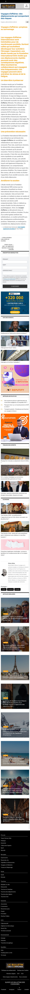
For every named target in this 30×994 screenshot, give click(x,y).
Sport (2, 848)
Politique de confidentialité (9, 970)
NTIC (2, 920)
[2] (15, 379)
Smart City (3, 928)
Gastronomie (4, 858)
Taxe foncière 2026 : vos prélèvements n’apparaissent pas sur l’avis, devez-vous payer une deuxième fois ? (14, 517)
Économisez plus (5, 909)
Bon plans (3, 854)
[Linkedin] (7, 1)
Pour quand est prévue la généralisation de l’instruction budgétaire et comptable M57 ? (15, 401)
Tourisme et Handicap (6, 889)
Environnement (5, 935)
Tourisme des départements (8, 892)
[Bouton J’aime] (27, 22)
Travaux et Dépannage (7, 867)
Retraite (3, 877)
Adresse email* (7, 270)
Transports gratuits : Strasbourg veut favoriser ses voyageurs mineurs (16, 410)
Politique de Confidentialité (9, 279)
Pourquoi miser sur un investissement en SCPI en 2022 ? (16, 406)
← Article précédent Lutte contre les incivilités (6, 239)
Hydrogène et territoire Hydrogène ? (10, 362)
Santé (2, 875)
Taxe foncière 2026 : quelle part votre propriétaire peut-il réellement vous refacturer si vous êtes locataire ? (14, 535)
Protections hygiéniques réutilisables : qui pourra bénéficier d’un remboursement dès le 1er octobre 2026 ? (14, 553)
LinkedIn (17, 589)
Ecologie (3, 938)
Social (2, 871)
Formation (3, 913)
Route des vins (5, 860)
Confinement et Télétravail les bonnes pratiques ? (14, 333)
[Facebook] (1, 1)
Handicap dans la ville (6, 953)
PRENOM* (5, 259)
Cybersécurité (4, 923)
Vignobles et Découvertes (8, 862)
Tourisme (3, 881)
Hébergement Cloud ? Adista (8, 348)
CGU (22, 973)
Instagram (11, 989)
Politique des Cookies (22, 970)
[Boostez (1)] (15, 427)
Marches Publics (5, 916)
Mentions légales (11, 973)
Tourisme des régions (6, 894)
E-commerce (4, 906)
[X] (5, 1)
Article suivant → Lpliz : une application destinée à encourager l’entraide (8, 247)
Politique (3, 841)
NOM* (4, 265)
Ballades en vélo (5, 884)
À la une (3, 835)
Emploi (3, 911)
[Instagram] (3, 1)
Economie (3, 843)
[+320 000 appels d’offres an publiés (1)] (15, 303)
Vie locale (3, 955)
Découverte (4, 887)
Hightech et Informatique (7, 926)
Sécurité (3, 850)
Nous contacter (23, 977)
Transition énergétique (7, 943)
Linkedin (26, 989)
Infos (2, 950)
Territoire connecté (6, 931)
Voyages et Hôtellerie (6, 865)
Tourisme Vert (4, 896)
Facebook (10, 589)
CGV (18, 973)
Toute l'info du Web (6, 838)
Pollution (3, 940)
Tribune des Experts (6, 845)
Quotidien (3, 947)
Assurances (4, 904)
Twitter (4, 589)
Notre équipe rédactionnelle (10, 977)
